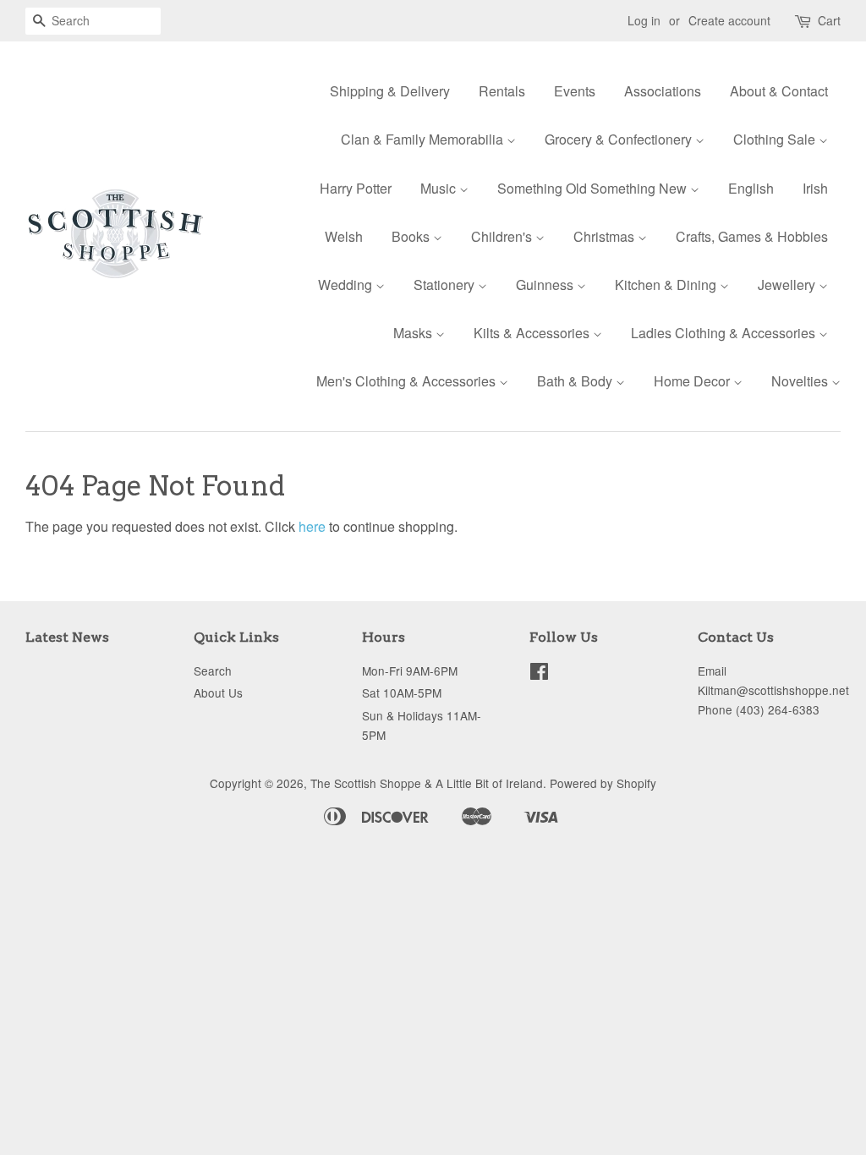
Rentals (502, 91)
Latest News (67, 637)
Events (574, 91)
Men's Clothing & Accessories (407, 381)
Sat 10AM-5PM (401, 692)
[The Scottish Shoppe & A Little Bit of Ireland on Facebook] (539, 673)
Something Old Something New (593, 188)
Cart (829, 20)
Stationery (446, 284)
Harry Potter (356, 188)
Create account (729, 20)
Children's (503, 236)
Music (439, 188)
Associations (662, 91)
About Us (218, 692)
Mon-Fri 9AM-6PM (410, 670)
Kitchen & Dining (667, 284)
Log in (644, 20)
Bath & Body (576, 381)
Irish (815, 188)
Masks (414, 332)
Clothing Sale (776, 139)
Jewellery (788, 284)
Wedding (346, 284)
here (312, 526)
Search (213, 670)
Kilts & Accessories (533, 332)
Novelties (801, 381)
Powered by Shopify (603, 783)
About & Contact (779, 91)
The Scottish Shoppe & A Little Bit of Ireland (426, 783)
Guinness (546, 284)
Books (412, 236)
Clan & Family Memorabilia (424, 139)
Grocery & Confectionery (620, 139)
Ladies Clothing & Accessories (725, 332)
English (751, 188)
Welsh (344, 236)
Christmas (605, 236)
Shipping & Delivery (390, 91)
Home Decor (693, 381)
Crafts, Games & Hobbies (752, 236)
